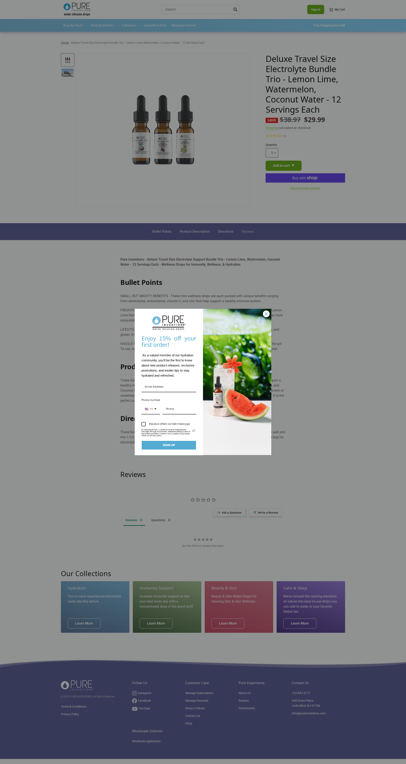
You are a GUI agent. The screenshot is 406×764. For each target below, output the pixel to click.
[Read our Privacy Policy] (193, 430)
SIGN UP (169, 445)
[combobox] (150, 409)
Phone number (150, 400)
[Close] (266, 314)
